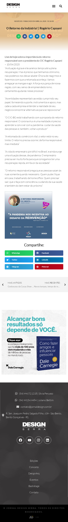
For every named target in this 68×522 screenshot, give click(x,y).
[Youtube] (29, 440)
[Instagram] (38, 440)
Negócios (18, 21)
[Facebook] (20, 440)
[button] (53, 6)
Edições (34, 460)
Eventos (34, 479)
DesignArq (34, 473)
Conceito (34, 467)
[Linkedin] (47, 440)
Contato (33, 492)
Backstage (33, 486)
